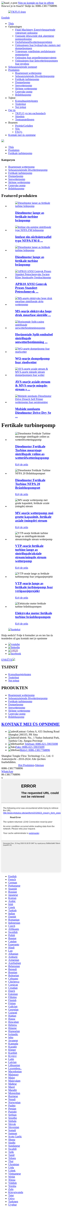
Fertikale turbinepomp (27, 79)
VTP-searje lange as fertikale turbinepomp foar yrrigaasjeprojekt (34, 587)
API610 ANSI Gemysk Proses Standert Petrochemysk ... (31, 287)
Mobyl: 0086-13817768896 (35, 750)
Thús (11, 23)
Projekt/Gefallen (24, 125)
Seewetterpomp (23, 85)
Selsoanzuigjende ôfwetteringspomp (34, 76)
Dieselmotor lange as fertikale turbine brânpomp (29, 216)
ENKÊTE (6, 659)
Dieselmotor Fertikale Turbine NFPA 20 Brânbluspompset (30, 483)
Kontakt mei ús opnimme (22, 135)
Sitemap (39, 765)
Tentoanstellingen (24, 119)
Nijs (17, 128)
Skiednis (19, 116)
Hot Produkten (26, 765)
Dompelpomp (22, 82)
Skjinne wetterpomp (26, 88)
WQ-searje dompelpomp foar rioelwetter (32, 360)
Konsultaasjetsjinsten (26, 100)
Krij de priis (21, 464)
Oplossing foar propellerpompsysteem (35, 57)
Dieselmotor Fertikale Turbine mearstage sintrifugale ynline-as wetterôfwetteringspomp (32, 452)
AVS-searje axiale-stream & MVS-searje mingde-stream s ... (32, 385)
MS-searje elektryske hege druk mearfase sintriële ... (33, 313)
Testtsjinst (20, 104)
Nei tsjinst (20, 107)
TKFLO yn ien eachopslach (30, 113)
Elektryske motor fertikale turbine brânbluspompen (33, 615)
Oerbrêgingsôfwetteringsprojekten (33, 42)
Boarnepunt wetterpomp (28, 73)
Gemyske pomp (23, 91)
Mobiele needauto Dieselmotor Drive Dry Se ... (33, 412)
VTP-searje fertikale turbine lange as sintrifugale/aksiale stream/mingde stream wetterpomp (30, 553)
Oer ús (12, 110)
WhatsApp (7, 771)
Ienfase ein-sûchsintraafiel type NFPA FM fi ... (33, 238)
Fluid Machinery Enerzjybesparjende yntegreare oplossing (35, 31)
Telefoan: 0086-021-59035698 (41, 743)
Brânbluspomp (23, 94)
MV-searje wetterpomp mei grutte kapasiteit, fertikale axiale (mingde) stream (34, 516)
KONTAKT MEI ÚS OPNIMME (30, 724)
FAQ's (18, 131)
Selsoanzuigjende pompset (22, 66)
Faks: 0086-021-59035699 (30, 746)
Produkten (13, 69)
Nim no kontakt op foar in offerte (36, 2)
